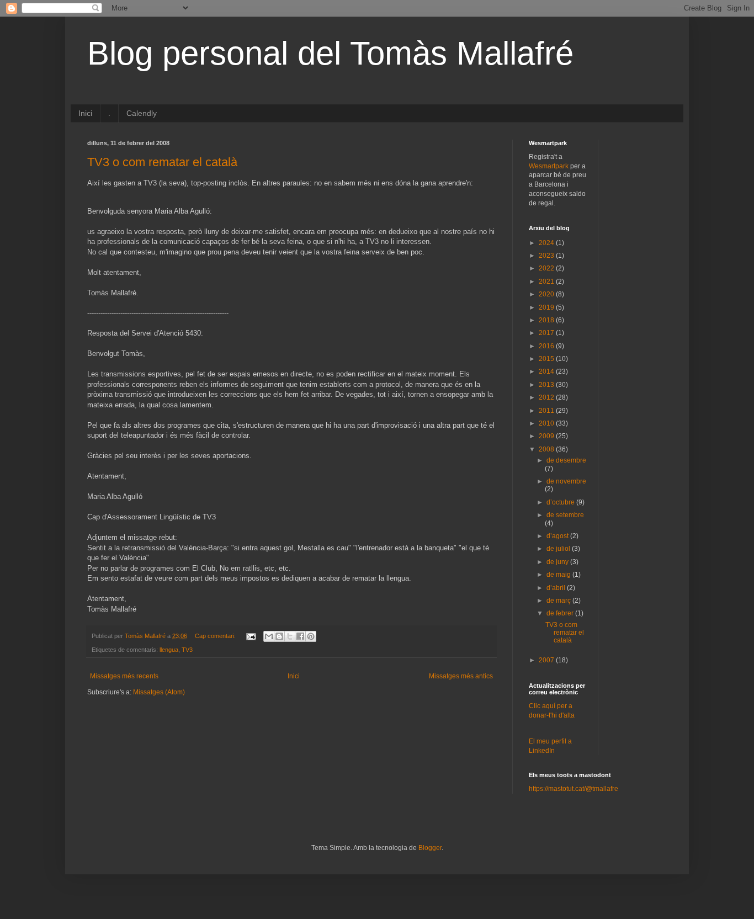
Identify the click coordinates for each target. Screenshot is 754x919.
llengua (169, 649)
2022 (547, 268)
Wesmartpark (549, 166)
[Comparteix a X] (289, 636)
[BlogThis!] (279, 636)
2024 (547, 243)
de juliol (559, 549)
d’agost (558, 536)
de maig (559, 574)
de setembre (565, 515)
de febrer (560, 613)
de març (559, 600)
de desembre (566, 460)
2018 (547, 320)
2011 (547, 411)
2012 (547, 397)
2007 (547, 660)
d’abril (556, 588)
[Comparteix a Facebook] (300, 636)
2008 (547, 449)
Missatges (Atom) (159, 692)
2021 (547, 281)
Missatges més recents (124, 676)
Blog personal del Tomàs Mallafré (330, 53)
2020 (547, 294)
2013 (547, 385)
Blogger (430, 848)
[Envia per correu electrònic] (268, 636)
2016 (547, 346)
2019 (547, 307)
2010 (547, 423)
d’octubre (561, 502)
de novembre (566, 481)
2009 (547, 436)
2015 (547, 359)
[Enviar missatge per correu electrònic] (250, 636)
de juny (558, 562)
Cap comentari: (216, 636)
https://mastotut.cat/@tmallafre (573, 789)
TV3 (187, 649)
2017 (547, 333)
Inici (85, 113)
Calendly (141, 113)
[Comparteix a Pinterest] (310, 636)
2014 (547, 371)
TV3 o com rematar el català (162, 162)
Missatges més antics (461, 676)
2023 (547, 255)
